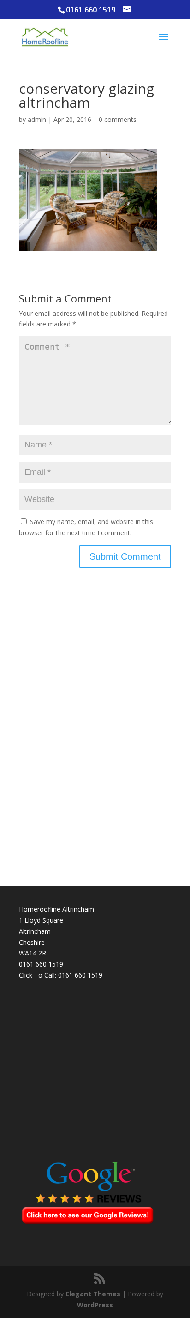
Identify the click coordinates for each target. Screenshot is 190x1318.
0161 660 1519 (80, 975)
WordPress (95, 1304)
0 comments (118, 119)
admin (37, 119)
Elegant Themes (92, 1293)
